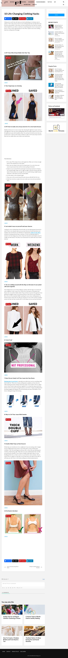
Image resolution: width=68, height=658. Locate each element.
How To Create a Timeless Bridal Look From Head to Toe (11, 639)
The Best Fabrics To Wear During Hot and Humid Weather (33, 639)
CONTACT (8, 651)
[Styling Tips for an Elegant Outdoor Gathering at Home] (12, 609)
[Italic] (5, 588)
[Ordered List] (10, 588)
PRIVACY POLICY (15, 651)
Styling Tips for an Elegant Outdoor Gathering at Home (11, 617)
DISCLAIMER (23, 651)
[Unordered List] (12, 588)
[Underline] (7, 588)
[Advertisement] (23, 41)
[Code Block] (16, 588)
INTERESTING (27, 4)
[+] (21, 587)
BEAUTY (35, 4)
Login (43, 579)
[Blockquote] (14, 588)
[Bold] (3, 588)
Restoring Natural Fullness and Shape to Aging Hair (59, 91)
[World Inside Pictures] (56, 128)
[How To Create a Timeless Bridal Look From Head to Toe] (12, 630)
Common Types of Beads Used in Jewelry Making (33, 617)
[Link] (18, 588)
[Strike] (8, 588)
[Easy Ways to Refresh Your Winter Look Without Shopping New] (51, 96)
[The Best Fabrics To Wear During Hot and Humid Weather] (34, 630)
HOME (3, 651)
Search (56, 14)
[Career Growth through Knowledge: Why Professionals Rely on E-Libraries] (51, 84)
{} (19, 587)
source (6, 82)
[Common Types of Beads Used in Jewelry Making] (34, 609)
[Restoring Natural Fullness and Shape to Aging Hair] (51, 91)
